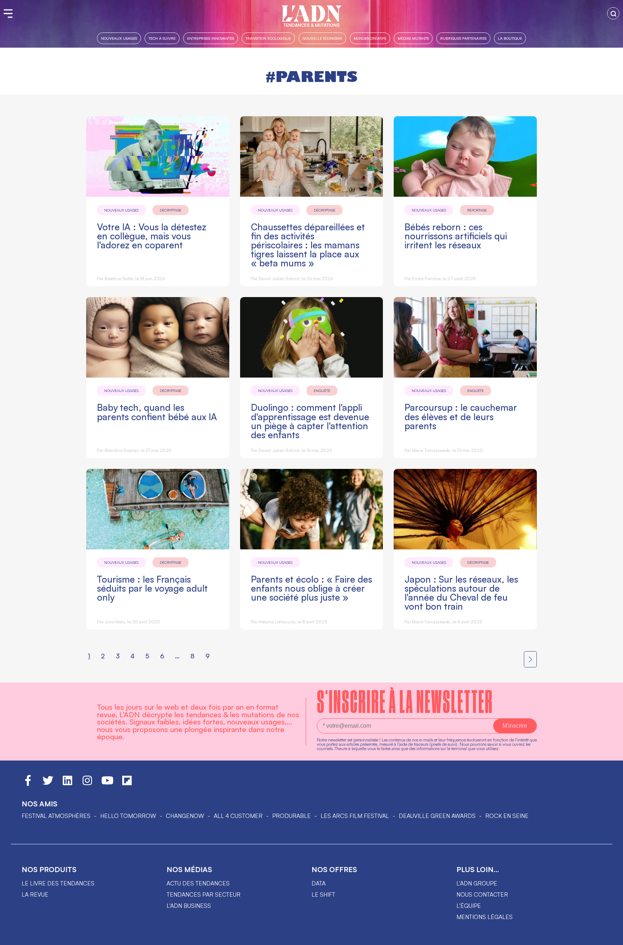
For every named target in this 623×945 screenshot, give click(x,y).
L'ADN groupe (476, 883)
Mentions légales (484, 916)
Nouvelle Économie (322, 38)
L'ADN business (189, 905)
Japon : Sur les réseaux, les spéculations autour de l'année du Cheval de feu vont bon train (461, 593)
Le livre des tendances (58, 883)
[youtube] (107, 783)
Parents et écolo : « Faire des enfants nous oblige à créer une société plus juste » (311, 588)
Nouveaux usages (119, 38)
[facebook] (28, 783)
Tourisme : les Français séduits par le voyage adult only (152, 588)
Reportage (477, 210)
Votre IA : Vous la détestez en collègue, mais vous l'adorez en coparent (151, 236)
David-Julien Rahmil (279, 278)
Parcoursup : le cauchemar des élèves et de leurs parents (461, 416)
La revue (35, 894)
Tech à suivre (162, 38)
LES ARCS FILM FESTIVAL (355, 815)
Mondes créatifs (370, 38)
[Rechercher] (613, 13)
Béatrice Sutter (119, 278)
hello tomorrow (128, 815)
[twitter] (48, 783)
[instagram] (87, 783)
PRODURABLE (291, 815)
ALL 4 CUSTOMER (238, 815)
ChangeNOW (185, 815)
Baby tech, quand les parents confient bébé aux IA (157, 412)
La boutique (510, 38)
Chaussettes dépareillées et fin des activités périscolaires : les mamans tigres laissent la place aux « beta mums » (308, 245)
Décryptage (170, 210)
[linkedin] (67, 783)
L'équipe (468, 905)
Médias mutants (413, 38)
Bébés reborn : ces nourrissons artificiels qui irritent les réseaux (456, 236)
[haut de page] (610, 936)
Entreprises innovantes (210, 38)
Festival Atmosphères (56, 815)
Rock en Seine (507, 815)
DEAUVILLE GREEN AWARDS (437, 815)
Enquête (322, 390)
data (319, 883)
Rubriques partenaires (463, 38)
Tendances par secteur (203, 894)
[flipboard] (127, 783)
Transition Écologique (268, 38)
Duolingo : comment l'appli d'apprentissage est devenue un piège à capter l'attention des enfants (310, 421)
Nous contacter (482, 894)
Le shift (323, 894)
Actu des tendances (198, 883)
